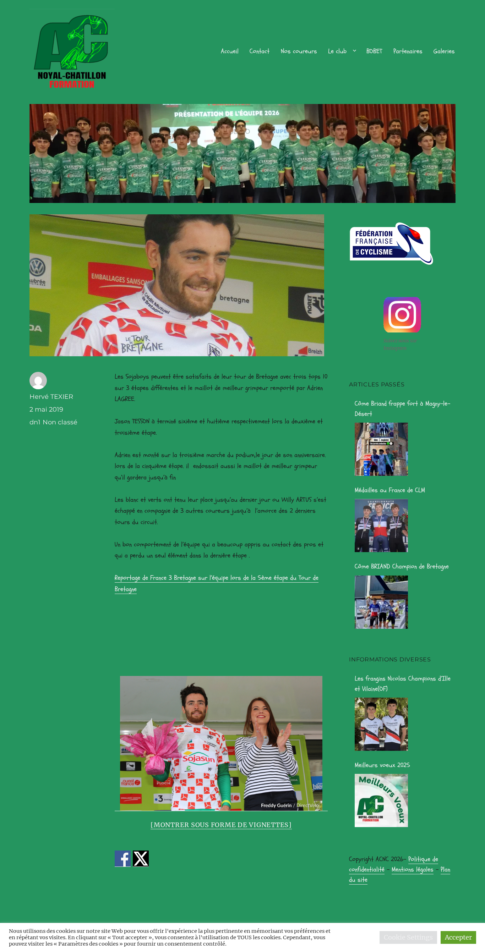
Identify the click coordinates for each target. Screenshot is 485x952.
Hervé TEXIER (51, 397)
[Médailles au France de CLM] (381, 525)
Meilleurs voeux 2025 (382, 765)
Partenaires (408, 51)
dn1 (34, 422)
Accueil (230, 51)
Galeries (444, 51)
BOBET (374, 51)
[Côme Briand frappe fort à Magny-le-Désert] (381, 449)
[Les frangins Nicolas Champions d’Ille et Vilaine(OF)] (381, 724)
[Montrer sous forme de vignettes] (221, 825)
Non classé (60, 422)
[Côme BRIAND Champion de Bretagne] (381, 602)
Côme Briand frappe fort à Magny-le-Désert (402, 408)
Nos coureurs (299, 51)
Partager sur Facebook (123, 858)
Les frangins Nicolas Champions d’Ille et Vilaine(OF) (403, 683)
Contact (259, 51)
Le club (337, 51)
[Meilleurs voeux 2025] (381, 800)
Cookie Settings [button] (408, 937)
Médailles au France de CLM (390, 490)
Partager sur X (141, 858)
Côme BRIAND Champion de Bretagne (402, 566)
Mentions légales (413, 869)
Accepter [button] (458, 937)
